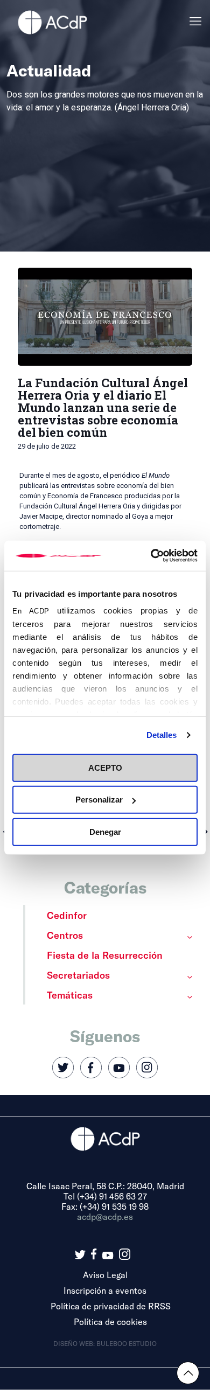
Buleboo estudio (126, 1343)
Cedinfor (67, 915)
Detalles (161, 735)
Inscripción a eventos (105, 1290)
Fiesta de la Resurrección (105, 955)
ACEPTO (105, 767)
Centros (65, 935)
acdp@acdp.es (105, 1216)
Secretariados (78, 975)
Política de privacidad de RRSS (111, 1306)
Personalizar (99, 799)
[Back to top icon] (188, 1373)
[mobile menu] (195, 21)
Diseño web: (74, 1343)
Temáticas (70, 995)
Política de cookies (110, 1321)
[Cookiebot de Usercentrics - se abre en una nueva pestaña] (151, 556)
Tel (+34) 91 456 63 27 (105, 1196)
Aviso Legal (105, 1275)
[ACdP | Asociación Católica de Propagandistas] (52, 21)
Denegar (105, 831)
